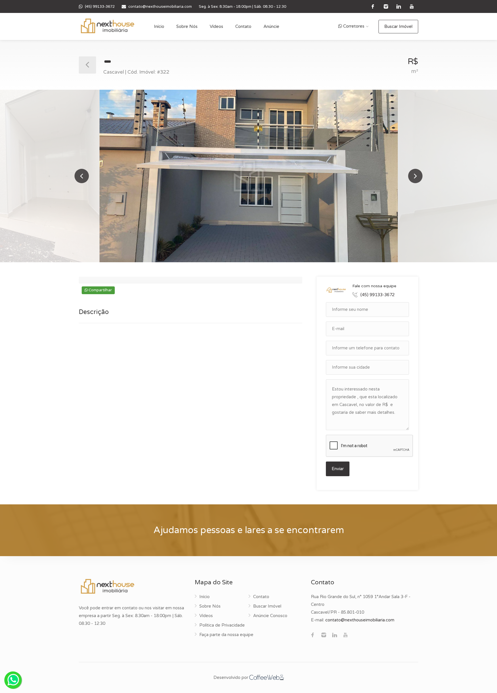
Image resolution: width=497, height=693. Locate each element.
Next (415, 176)
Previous (81, 176)
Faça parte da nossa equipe (226, 634)
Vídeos (216, 26)
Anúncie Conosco (270, 615)
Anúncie (271, 26)
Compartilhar (100, 290)
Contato (243, 26)
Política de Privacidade (222, 625)
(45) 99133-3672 (100, 6)
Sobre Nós (187, 26)
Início (159, 26)
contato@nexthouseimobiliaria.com (160, 6)
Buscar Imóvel (398, 26)
